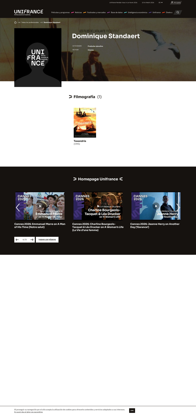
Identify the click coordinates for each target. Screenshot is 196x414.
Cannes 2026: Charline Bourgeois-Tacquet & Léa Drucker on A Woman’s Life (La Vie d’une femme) (98, 227)
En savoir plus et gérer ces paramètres (28, 412)
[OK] (132, 410)
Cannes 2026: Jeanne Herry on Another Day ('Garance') (154, 226)
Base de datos (117, 12)
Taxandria (80, 141)
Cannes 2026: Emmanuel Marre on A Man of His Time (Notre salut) (39, 226)
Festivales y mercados (96, 12)
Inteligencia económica (137, 12)
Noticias (78, 12)
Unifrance (157, 12)
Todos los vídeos (47, 240)
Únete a (169, 12)
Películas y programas (60, 12)
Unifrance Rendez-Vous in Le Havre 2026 (123, 2)
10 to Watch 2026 (148, 2)
